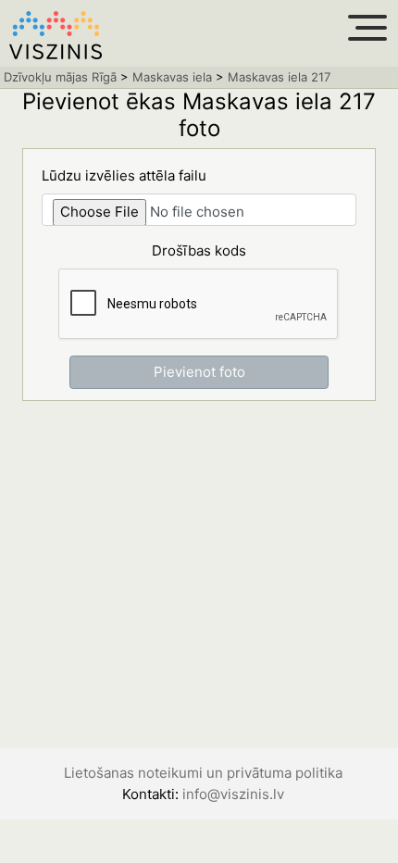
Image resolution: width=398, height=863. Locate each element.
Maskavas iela (172, 76)
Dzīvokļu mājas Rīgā (60, 76)
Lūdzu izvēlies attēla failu (124, 175)
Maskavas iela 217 (279, 76)
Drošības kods (199, 250)
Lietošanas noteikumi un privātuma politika (203, 773)
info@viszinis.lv (233, 794)
